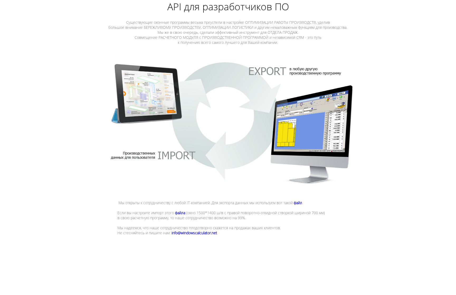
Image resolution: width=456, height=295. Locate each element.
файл (298, 202)
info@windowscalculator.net (194, 232)
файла (180, 212)
